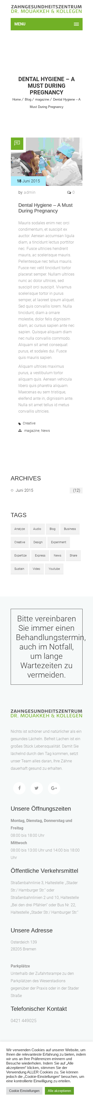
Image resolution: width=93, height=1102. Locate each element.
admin (30, 192)
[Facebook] (19, 788)
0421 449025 (23, 1020)
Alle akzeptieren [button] (59, 1091)
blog (53, 529)
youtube (54, 569)
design (38, 542)
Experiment (58, 542)
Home (16, 99)
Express (40, 555)
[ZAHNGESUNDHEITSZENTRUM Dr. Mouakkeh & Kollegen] (47, 9)
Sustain (19, 569)
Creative (29, 423)
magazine (42, 99)
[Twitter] (37, 788)
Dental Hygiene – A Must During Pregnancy (45, 207)
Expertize (20, 555)
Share (73, 555)
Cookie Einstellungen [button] (24, 1091)
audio (37, 529)
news (57, 555)
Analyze (19, 529)
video (36, 569)
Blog (28, 99)
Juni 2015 (48, 490)
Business (70, 529)
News (45, 431)
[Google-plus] (54, 788)
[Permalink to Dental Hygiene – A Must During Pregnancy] (46, 184)
